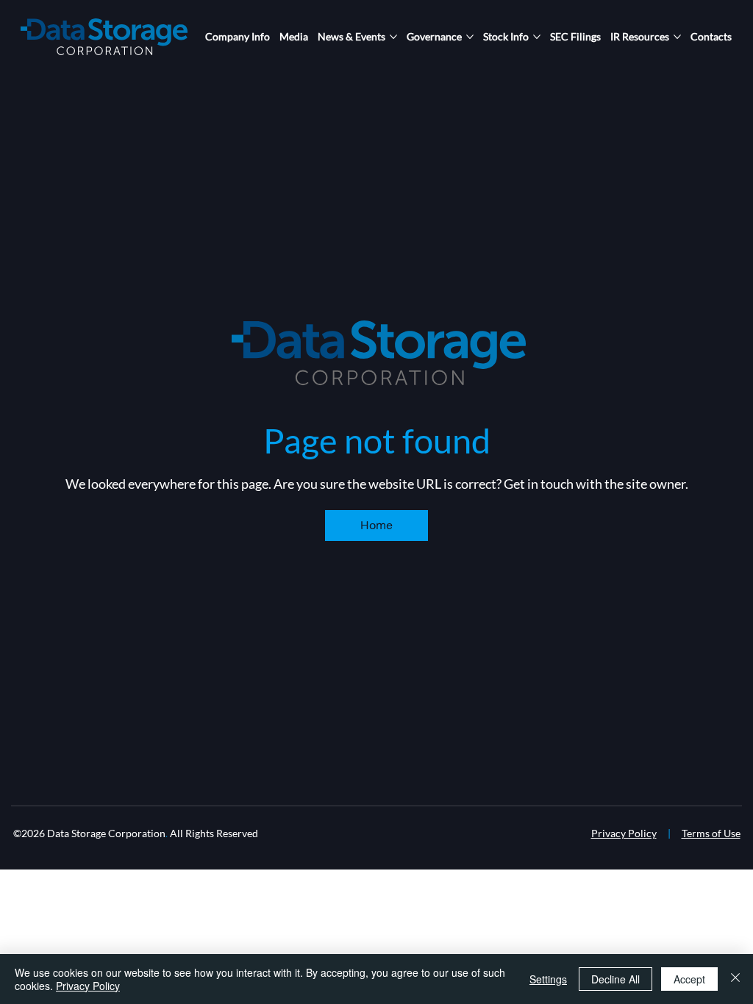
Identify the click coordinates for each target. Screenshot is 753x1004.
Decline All (615, 979)
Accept (689, 979)
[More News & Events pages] (393, 36)
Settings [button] (548, 979)
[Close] (735, 979)
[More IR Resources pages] (677, 36)
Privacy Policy (624, 833)
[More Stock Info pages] (536, 36)
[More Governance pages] (470, 36)
